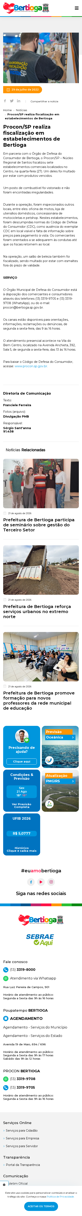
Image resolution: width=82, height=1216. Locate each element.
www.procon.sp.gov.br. (31, 366)
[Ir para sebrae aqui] (41, 940)
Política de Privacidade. (60, 1196)
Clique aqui (21, 761)
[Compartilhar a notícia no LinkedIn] (18, 100)
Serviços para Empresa (22, 1138)
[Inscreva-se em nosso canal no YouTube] (41, 882)
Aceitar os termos (41, 1206)
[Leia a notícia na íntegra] (41, 496)
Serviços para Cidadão (22, 1130)
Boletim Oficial (17, 1183)
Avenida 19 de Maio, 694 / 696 (28, 1051)
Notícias (21, 110)
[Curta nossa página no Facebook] (31, 882)
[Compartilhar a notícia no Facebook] (5, 100)
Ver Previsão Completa (21, 805)
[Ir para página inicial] (26, 8)
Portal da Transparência (23, 1165)
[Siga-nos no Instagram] (51, 882)
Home (7, 110)
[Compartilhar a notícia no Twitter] (12, 100)
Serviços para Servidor (22, 1146)
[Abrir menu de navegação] (77, 8)
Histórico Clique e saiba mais (22, 849)
